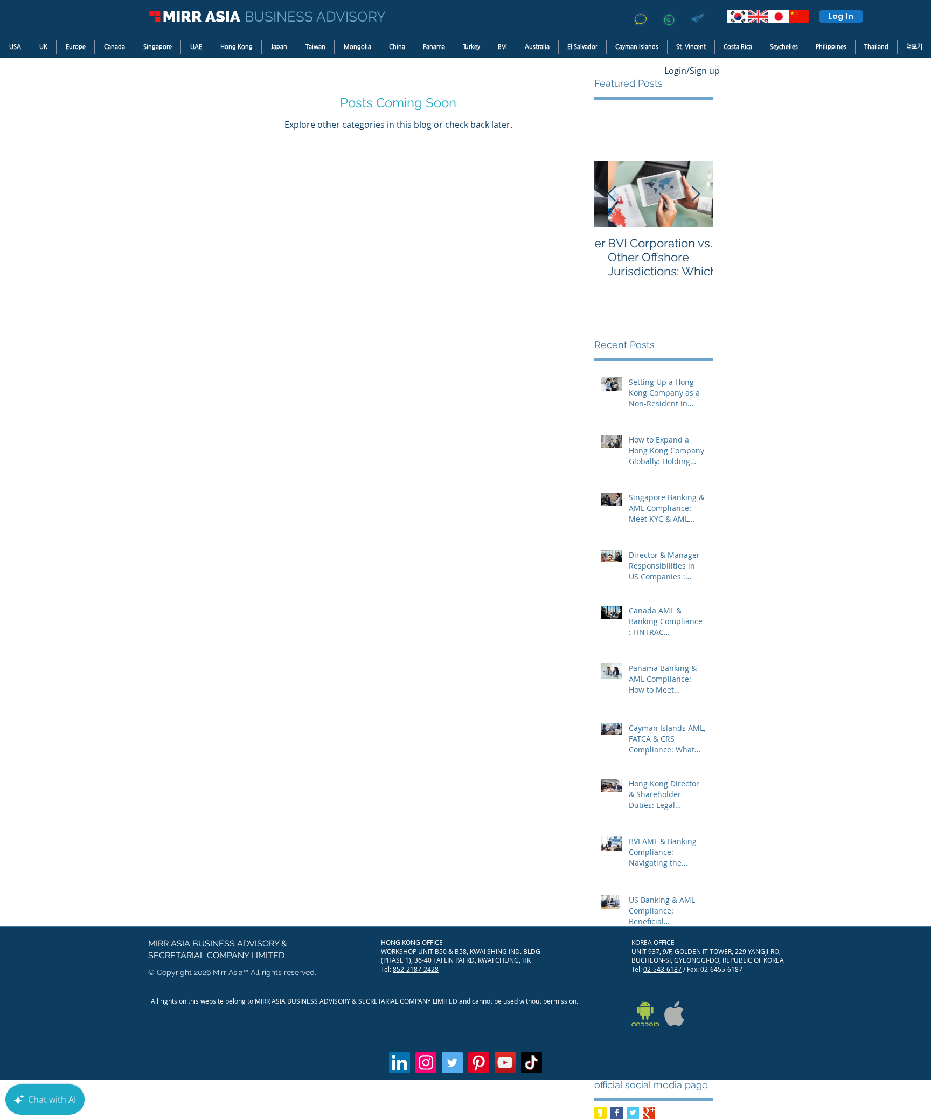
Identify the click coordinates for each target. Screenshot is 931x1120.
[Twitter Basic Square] (633, 1113)
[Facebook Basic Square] (616, 1113)
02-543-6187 (662, 969)
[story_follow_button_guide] (600, 1113)
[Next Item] (695, 194)
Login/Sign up (692, 71)
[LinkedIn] (399, 1062)
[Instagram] (425, 1062)
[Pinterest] (478, 1062)
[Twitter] (452, 1062)
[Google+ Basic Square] (649, 1113)
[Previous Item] (611, 194)
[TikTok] (531, 1062)
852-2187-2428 (416, 969)
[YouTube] (505, 1062)
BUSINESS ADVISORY (315, 17)
